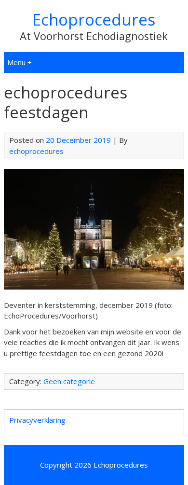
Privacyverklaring (37, 420)
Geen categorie (69, 381)
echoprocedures (36, 151)
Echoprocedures (93, 19)
